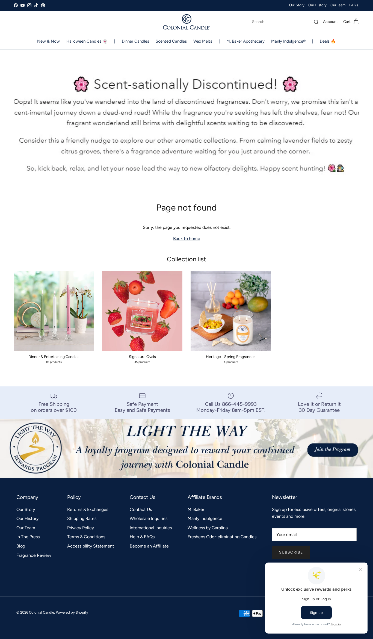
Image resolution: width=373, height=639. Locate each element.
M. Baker (196, 509)
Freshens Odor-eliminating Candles (222, 536)
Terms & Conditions (86, 536)
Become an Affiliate (149, 546)
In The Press (28, 536)
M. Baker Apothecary (245, 41)
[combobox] (286, 22)
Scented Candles (171, 41)
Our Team (337, 5)
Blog (20, 546)
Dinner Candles (135, 41)
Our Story (296, 5)
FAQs (353, 5)
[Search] (316, 22)
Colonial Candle (41, 612)
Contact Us (141, 509)
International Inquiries (151, 527)
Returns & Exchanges (87, 509)
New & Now (48, 41)
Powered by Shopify (72, 612)
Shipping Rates (81, 518)
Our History (317, 5)
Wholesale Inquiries (148, 518)
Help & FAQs (142, 536)
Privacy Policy (80, 527)
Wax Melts (202, 41)
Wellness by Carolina (208, 527)
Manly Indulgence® (288, 41)
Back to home (186, 238)
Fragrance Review (33, 555)
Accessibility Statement (90, 546)
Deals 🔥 (328, 41)
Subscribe (291, 552)
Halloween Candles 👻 (87, 41)
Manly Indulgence (205, 518)
